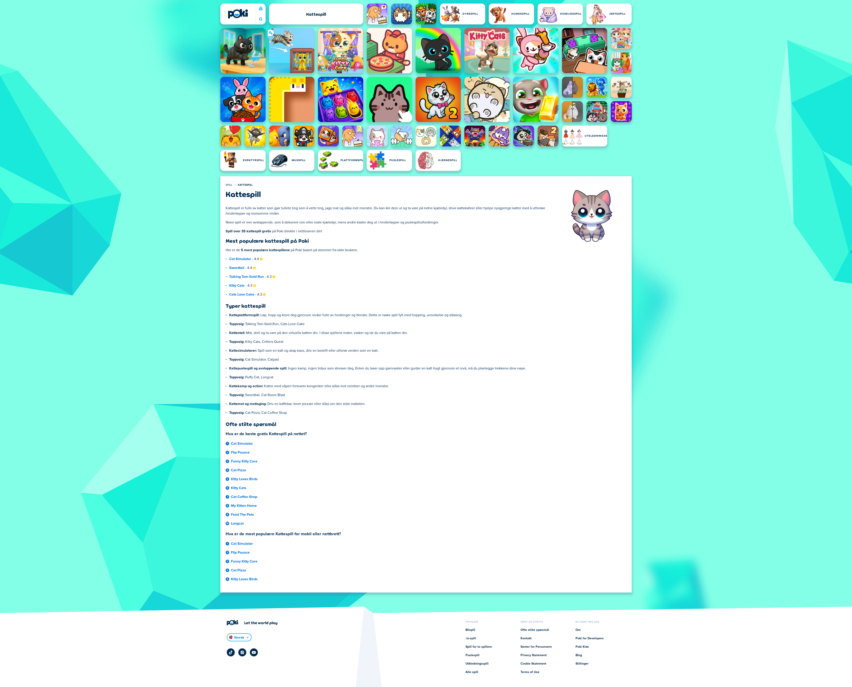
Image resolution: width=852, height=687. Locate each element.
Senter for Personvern (536, 646)
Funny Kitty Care (244, 461)
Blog (579, 655)
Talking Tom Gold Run (246, 276)
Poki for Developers (590, 638)
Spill (229, 185)
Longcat (237, 523)
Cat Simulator (240, 259)
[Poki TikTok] (231, 652)
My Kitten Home (244, 505)
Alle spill (471, 672)
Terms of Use (530, 672)
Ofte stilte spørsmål (535, 630)
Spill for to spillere (478, 646)
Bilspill (470, 630)
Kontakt (526, 638)
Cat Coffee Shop (244, 497)
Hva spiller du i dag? (261, 19)
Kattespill (245, 185)
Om (578, 630)
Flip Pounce (240, 452)
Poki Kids (582, 646)
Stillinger (582, 663)
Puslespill (472, 655)
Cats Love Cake (241, 294)
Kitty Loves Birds (244, 479)
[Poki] (237, 13)
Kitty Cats (237, 285)
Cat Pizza (238, 470)
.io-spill (470, 638)
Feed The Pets (242, 514)
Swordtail (236, 268)
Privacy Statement (534, 655)
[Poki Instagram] (242, 652)
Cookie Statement (533, 663)
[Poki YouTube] (254, 652)
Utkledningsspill (477, 663)
